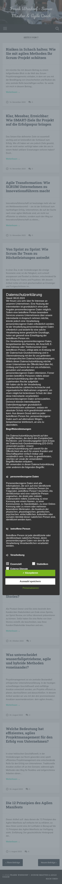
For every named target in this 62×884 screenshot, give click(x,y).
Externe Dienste (19, 569)
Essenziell (15, 564)
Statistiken (42, 564)
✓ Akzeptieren (30, 573)
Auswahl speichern (30, 581)
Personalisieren (31, 588)
